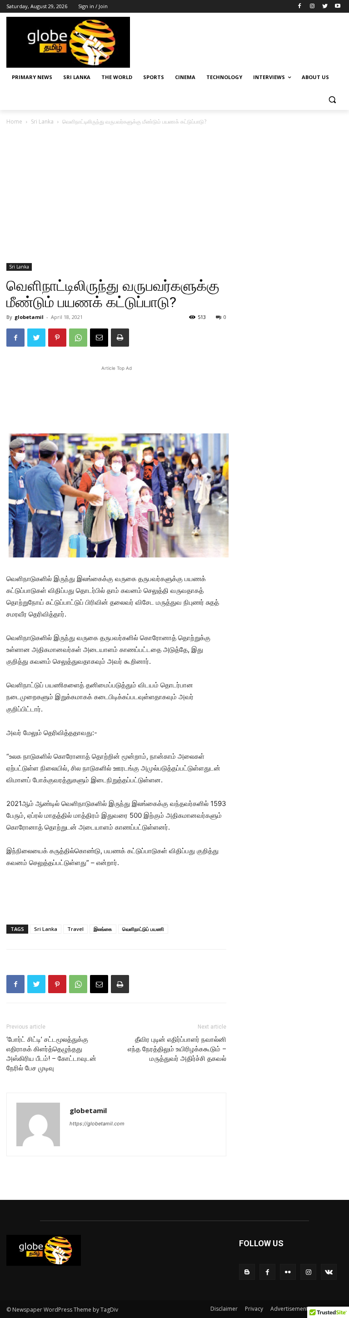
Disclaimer (224, 1309)
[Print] (120, 337)
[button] (332, 99)
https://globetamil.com (97, 1123)
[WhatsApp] (78, 337)
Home (14, 121)
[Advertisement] (236, 41)
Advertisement (289, 1309)
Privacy (254, 1309)
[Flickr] (288, 1272)
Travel (75, 928)
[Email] (99, 337)
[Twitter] (324, 6)
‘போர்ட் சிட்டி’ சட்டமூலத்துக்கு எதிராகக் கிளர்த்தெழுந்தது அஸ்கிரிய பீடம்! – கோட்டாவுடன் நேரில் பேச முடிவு (51, 1053)
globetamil (29, 316)
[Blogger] (247, 1272)
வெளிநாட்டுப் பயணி (143, 928)
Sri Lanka (42, 121)
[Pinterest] (57, 337)
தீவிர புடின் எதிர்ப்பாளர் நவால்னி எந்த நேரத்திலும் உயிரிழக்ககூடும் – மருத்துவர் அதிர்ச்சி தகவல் (177, 1049)
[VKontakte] (329, 1272)
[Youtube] (337, 6)
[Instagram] (312, 6)
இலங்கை (103, 928)
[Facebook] (299, 6)
